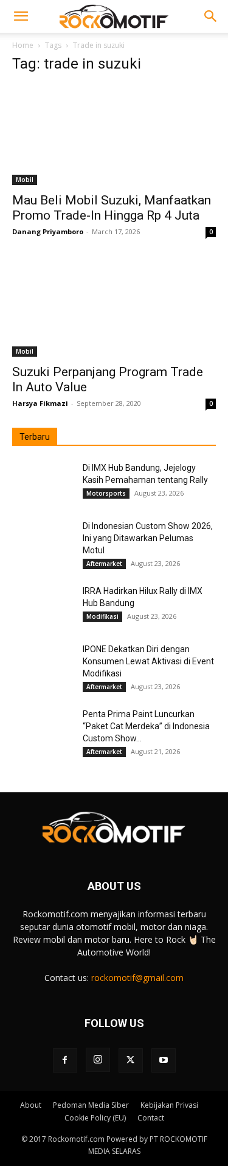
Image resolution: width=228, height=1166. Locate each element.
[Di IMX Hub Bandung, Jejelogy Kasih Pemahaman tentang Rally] (42, 483)
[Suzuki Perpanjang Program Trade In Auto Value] (114, 306)
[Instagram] (98, 1060)
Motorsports (106, 493)
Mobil (24, 179)
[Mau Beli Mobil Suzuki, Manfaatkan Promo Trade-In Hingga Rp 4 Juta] (114, 135)
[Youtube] (163, 1060)
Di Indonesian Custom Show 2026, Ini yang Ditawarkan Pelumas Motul (148, 538)
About (30, 1105)
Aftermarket (104, 563)
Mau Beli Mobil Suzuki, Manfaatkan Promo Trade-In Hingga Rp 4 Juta (111, 208)
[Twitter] (131, 1060)
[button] (20, 16)
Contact (150, 1118)
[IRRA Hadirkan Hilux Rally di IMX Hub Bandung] (42, 606)
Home (22, 45)
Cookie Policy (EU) (95, 1118)
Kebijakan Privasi (169, 1105)
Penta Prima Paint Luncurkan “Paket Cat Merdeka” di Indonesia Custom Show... (146, 726)
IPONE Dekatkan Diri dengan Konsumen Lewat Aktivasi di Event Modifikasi (148, 661)
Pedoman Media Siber (91, 1105)
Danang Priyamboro (47, 231)
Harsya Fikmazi (40, 403)
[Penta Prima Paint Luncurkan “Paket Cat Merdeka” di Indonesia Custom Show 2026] (42, 729)
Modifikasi (102, 616)
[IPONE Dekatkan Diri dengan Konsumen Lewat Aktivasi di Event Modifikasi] (42, 664)
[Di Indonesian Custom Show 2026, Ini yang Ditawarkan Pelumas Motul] (42, 541)
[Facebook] (65, 1060)
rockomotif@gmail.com (137, 977)
